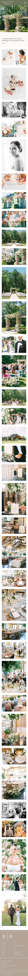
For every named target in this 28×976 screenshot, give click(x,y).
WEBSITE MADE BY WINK (7, 974)
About (3, 945)
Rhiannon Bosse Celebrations (9, 965)
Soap (3, 952)
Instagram (4, 967)
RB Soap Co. (5, 963)
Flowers (4, 950)
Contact (4, 954)
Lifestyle (4, 947)
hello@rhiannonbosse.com (20, 945)
